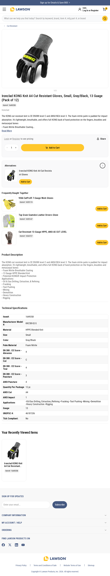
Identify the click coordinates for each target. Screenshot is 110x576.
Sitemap (91, 565)
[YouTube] (23, 544)
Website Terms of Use (72, 565)
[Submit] (105, 18)
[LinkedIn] (16, 544)
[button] (50, 90)
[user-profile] (79, 9)
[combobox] (55, 18)
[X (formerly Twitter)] (9, 544)
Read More (7, 130)
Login (6, 138)
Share (103, 138)
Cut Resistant (12, 26)
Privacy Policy (21, 565)
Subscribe (60, 504)
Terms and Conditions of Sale (45, 565)
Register (16, 138)
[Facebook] (3, 544)
